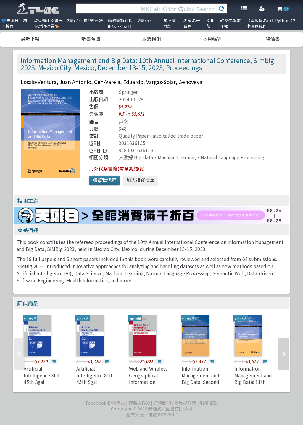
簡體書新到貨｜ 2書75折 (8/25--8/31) (130, 23)
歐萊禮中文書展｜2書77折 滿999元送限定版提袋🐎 (68, 23)
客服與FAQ (139, 403)
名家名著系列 (191, 23)
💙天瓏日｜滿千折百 (14, 23)
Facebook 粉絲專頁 (105, 403)
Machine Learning (177, 157)
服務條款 (208, 403)
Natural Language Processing (232, 157)
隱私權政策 (185, 403)
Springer (128, 91)
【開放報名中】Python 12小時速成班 (270, 23)
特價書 (273, 38)
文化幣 (210, 23)
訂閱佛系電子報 (230, 23)
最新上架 (30, 38)
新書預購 (90, 38)
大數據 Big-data (136, 157)
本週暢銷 (151, 38)
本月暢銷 (212, 38)
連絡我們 (162, 403)
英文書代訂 (170, 23)
